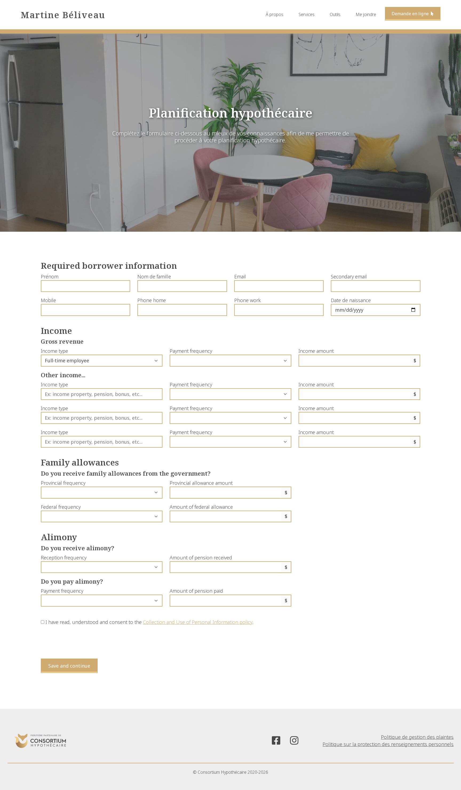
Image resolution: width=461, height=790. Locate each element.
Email (240, 276)
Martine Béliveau (63, 15)
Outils (335, 14)
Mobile (48, 300)
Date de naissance (351, 300)
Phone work (247, 300)
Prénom (49, 276)
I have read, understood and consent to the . (148, 622)
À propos (274, 14)
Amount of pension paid (196, 591)
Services (307, 14)
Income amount (316, 351)
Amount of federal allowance (201, 507)
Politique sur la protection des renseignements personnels (388, 744)
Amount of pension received (201, 557)
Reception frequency (63, 557)
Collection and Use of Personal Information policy (197, 622)
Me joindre (366, 14)
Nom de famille (154, 276)
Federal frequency (61, 507)
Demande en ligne (411, 14)
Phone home (151, 300)
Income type (54, 351)
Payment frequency (191, 351)
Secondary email (349, 276)
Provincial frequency (63, 483)
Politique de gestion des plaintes (417, 737)
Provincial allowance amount (201, 483)
